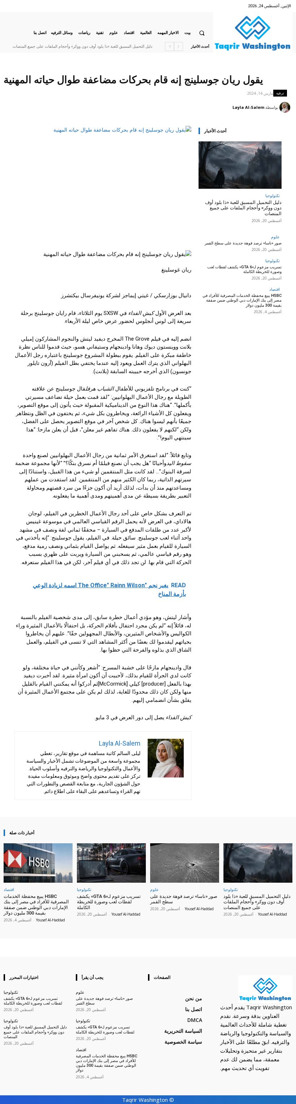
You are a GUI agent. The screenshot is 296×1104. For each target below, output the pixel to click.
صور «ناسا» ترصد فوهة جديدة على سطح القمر (243, 243)
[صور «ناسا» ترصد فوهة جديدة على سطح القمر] (184, 863)
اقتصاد (274, 289)
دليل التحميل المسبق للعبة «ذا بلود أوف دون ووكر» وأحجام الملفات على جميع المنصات (82, 46)
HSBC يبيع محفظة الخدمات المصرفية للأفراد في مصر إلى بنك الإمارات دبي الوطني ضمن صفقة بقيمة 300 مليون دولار (242, 300)
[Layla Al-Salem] (285, 107)
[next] (169, 46)
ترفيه (280, 92)
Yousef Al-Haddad (272, 914)
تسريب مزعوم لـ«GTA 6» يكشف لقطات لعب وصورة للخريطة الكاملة (244, 269)
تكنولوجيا (272, 195)
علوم (275, 237)
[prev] (178, 46)
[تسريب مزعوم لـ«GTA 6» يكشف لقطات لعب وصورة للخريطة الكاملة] (111, 863)
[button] (201, 33)
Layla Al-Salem (248, 107)
